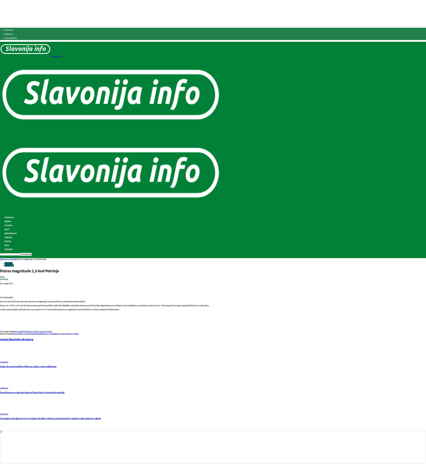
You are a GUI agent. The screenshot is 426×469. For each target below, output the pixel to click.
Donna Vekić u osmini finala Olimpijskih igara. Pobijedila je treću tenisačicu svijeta (45, 334)
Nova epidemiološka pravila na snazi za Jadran (33, 331)
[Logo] (111, 134)
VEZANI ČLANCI (8, 339)
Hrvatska (8, 225)
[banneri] (213, 447)
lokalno (7, 221)
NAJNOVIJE (9, 265)
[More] (60, 287)
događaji (8, 249)
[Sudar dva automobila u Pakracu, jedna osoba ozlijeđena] (12, 360)
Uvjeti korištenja (10, 38)
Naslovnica (4, 259)
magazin (8, 237)
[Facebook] (20, 287)
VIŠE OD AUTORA (24, 339)
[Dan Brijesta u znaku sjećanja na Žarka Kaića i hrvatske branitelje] (12, 386)
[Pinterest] (36, 287)
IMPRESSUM (8, 30)
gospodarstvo (10, 233)
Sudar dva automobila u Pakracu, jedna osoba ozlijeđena (28, 366)
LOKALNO (13, 259)
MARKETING (8, 34)
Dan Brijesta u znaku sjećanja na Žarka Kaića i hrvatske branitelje (32, 392)
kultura (7, 241)
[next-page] (5, 423)
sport (6, 229)
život (6, 245)
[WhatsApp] (44, 287)
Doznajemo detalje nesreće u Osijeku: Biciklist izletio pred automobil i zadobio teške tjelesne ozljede (50, 418)
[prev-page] (1, 423)
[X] (28, 287)
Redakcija (4, 279)
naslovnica (9, 217)
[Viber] (52, 287)
